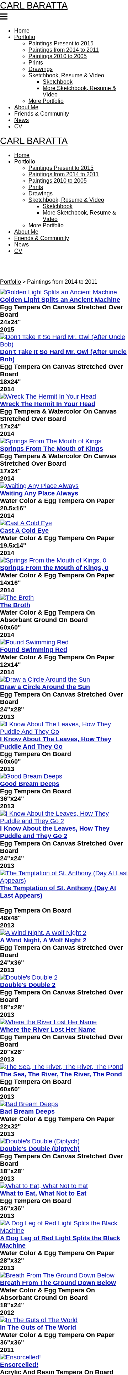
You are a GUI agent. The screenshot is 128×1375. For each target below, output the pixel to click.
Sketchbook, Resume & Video (64, 71)
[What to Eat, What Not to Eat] (64, 1138)
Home (22, 31)
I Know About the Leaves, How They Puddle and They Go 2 (55, 793)
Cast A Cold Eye (24, 500)
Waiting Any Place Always (39, 464)
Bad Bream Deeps (27, 1064)
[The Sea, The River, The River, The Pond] (64, 1022)
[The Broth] (64, 566)
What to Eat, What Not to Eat (43, 1144)
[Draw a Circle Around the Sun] (64, 646)
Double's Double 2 (27, 941)
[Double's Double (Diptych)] (64, 1094)
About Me (26, 99)
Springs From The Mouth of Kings (51, 421)
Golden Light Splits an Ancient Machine (60, 276)
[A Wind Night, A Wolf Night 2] (64, 891)
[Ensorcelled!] (64, 1304)
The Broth (15, 573)
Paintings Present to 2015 (58, 42)
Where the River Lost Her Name (48, 984)
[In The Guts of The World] (64, 1267)
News (21, 110)
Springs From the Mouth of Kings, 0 (54, 536)
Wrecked (13, 1346)
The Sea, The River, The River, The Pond (61, 1028)
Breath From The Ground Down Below (58, 1230)
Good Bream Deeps (29, 746)
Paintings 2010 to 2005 (56, 54)
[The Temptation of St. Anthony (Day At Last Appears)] (64, 836)
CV (18, 116)
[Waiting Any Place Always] (64, 458)
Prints (34, 59)
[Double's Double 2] (64, 934)
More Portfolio (46, 93)
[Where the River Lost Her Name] (64, 978)
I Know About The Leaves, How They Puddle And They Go (55, 706)
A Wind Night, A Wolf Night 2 (43, 897)
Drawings (39, 65)
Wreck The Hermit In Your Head (47, 377)
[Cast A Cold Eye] (64, 494)
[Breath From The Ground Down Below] (64, 1224)
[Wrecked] (64, 1340)
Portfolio (24, 37)
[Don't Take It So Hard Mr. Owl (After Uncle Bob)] (64, 316)
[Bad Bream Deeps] (64, 1058)
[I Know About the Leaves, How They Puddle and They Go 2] (64, 779)
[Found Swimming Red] (64, 610)
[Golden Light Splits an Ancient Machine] (64, 269)
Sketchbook (56, 76)
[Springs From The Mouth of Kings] (64, 414)
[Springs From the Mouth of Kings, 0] (64, 530)
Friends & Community (40, 105)
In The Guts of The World (38, 1274)
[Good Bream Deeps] (64, 740)
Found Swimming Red (33, 616)
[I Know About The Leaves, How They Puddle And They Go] (64, 693)
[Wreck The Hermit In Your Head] (64, 370)
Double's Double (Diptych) (40, 1100)
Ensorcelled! (19, 1310)
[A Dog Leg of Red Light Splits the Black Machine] (64, 1177)
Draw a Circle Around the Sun (45, 652)
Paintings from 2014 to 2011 (61, 48)
